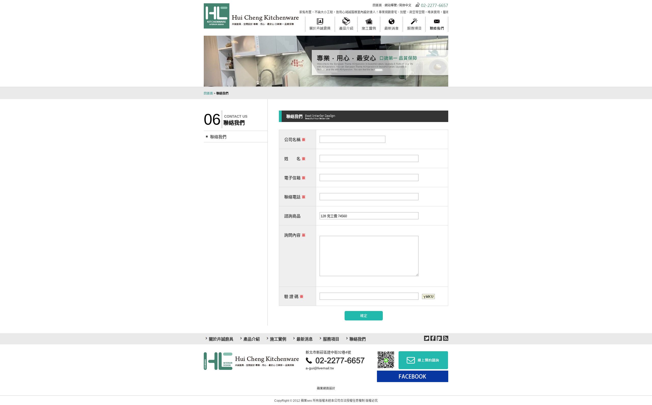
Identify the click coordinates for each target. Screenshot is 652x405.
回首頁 (377, 5)
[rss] (445, 338)
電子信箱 (295, 178)
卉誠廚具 (251, 361)
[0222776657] (337, 360)
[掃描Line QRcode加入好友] (386, 360)
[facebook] (411, 376)
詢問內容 (295, 235)
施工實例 (368, 16)
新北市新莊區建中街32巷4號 (328, 352)
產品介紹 (346, 16)
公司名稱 (295, 140)
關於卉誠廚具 (320, 16)
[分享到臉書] (433, 338)
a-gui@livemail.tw (320, 368)
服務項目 (414, 16)
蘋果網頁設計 (326, 388)
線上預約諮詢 (423, 360)
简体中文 (405, 5)
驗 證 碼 (294, 296)
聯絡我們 (436, 16)
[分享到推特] (426, 338)
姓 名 (295, 159)
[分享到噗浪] (439, 338)
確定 (363, 316)
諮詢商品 (292, 216)
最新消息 (391, 16)
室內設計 (352, 12)
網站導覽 (391, 5)
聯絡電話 (295, 197)
